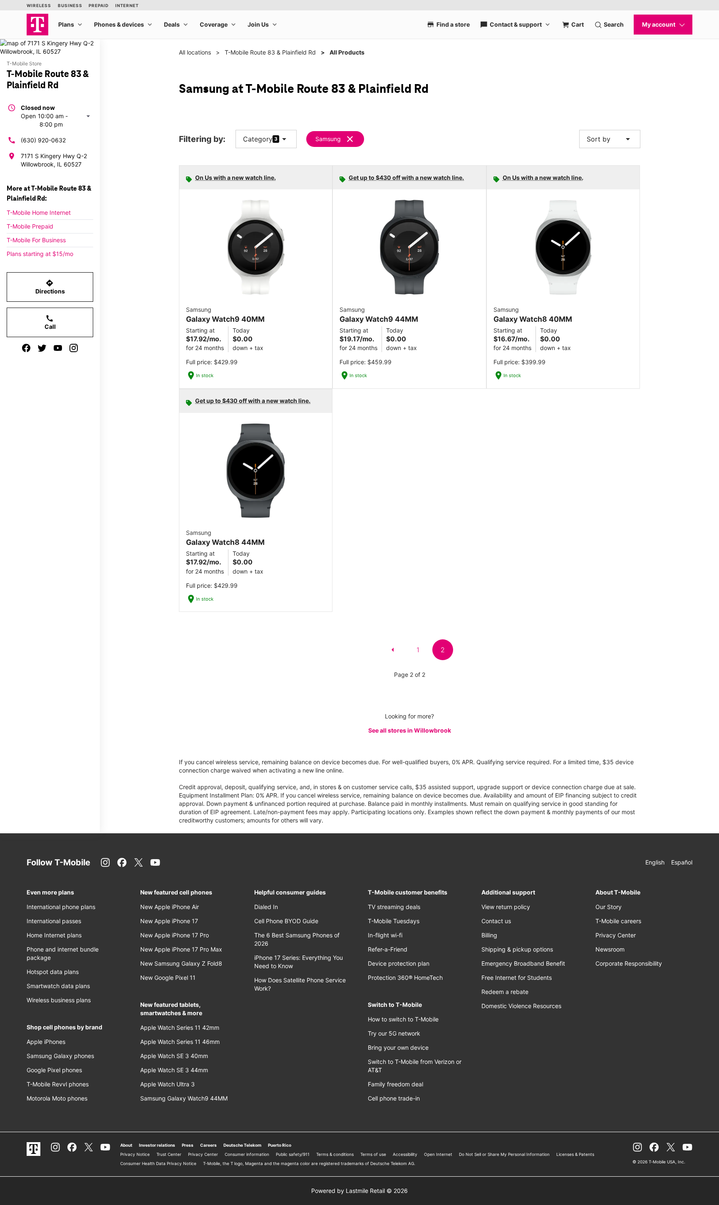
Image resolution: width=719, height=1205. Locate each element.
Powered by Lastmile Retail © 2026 (359, 1190)
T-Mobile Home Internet (39, 212)
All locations (195, 52)
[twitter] (42, 348)
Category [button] (258, 139)
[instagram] (74, 348)
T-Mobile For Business (36, 239)
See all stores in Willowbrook (409, 730)
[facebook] (26, 348)
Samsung (328, 138)
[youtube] (58, 348)
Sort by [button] (610, 139)
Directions (50, 287)
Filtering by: (202, 139)
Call (50, 322)
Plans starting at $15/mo (40, 253)
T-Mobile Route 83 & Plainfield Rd (270, 52)
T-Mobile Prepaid (30, 226)
